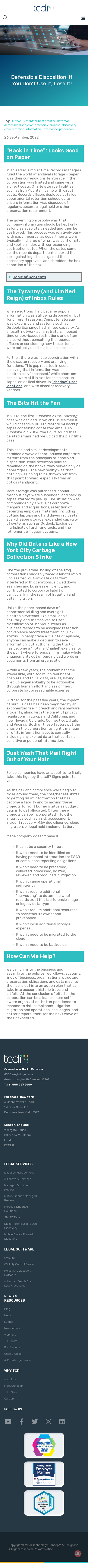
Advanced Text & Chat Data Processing (18, 1283)
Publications (12, 1347)
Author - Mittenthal (24, 121)
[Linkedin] (62, 1421)
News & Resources (14, 1298)
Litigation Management (19, 1172)
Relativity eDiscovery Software (17, 1272)
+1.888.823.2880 (20, 1084)
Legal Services (18, 1164)
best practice (47, 121)
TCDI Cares (11, 1392)
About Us (10, 1379)
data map (63, 121)
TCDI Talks (10, 1341)
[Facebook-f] (21, 1421)
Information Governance (42, 129)
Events (8, 1321)
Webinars (10, 1334)
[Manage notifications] (78, 1553)
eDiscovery (69, 125)
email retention (14, 129)
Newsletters (12, 1328)
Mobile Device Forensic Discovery (19, 1236)
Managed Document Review (17, 1187)
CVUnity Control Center (19, 1264)
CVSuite (9, 1257)
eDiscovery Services (17, 1179)
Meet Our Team (13, 1385)
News (8, 1315)
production (66, 129)
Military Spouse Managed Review (20, 1198)
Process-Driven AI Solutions (16, 1209)
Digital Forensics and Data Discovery (21, 1226)
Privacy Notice (43, 1549)
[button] (82, 18)
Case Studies (13, 1353)
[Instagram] (48, 1421)
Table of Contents (29, 277)
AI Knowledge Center (17, 1360)
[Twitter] (35, 1421)
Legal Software (19, 1249)
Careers (9, 1398)
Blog (7, 1309)
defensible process (47, 125)
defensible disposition (19, 125)
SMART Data (12, 1217)
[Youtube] (8, 1421)
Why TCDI (12, 1371)
